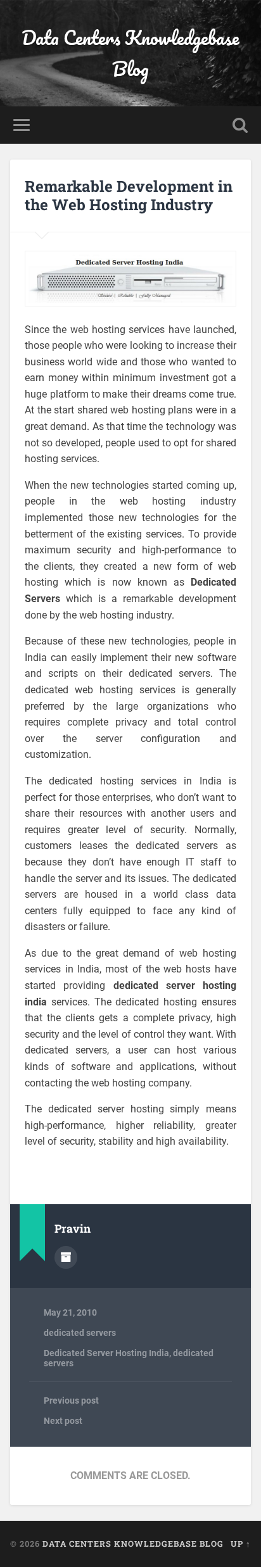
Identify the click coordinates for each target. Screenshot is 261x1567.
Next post (63, 1421)
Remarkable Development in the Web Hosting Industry (128, 195)
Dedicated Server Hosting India (106, 1353)
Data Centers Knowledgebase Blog (130, 53)
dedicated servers (80, 1333)
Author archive (65, 1257)
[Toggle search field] (240, 125)
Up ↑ (241, 1544)
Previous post (71, 1400)
